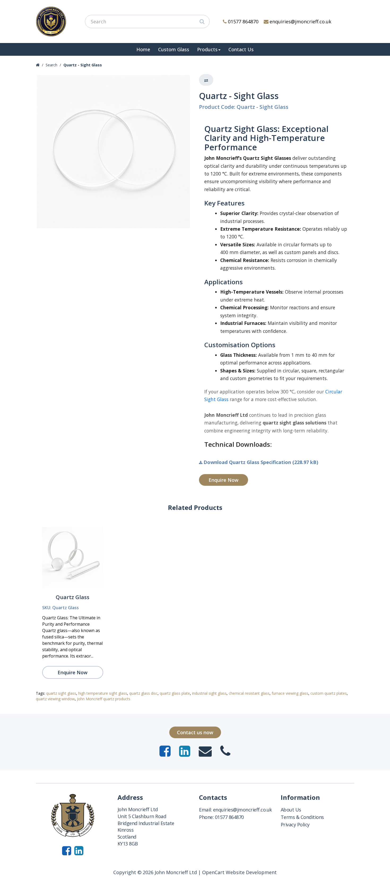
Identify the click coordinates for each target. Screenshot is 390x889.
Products (207, 49)
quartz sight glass (61, 693)
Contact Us (241, 49)
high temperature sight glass (102, 693)
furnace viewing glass (290, 693)
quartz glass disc (143, 693)
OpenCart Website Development (239, 872)
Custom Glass (173, 49)
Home (143, 49)
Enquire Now (224, 480)
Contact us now (195, 732)
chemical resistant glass (249, 693)
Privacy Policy (295, 824)
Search (51, 64)
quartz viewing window (55, 698)
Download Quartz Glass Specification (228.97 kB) (260, 462)
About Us (291, 809)
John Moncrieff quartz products (103, 698)
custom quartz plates (328, 693)
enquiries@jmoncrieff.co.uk (300, 21)
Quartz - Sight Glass (82, 64)
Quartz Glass (72, 597)
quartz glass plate (175, 693)
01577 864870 (243, 21)
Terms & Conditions (302, 817)
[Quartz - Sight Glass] (113, 151)
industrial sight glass (209, 693)
